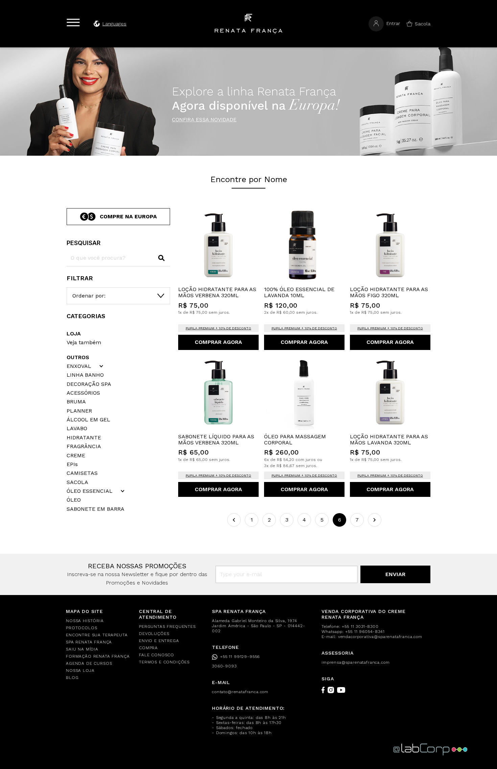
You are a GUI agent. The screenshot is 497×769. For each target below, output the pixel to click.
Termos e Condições (164, 662)
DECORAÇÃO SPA (89, 384)
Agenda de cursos (89, 663)
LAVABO (77, 428)
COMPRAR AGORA (218, 342)
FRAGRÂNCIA (84, 446)
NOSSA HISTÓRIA (85, 620)
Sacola (422, 23)
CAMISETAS (82, 473)
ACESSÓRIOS (83, 393)
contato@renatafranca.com (240, 691)
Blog (72, 677)
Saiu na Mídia (82, 649)
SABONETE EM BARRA (95, 509)
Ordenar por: (88, 295)
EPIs (72, 464)
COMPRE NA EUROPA (128, 216)
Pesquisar (83, 242)
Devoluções (154, 633)
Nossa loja (80, 670)
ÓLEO (74, 500)
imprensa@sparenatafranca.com (356, 662)
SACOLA (77, 482)
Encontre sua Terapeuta (96, 635)
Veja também (84, 342)
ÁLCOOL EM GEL (88, 420)
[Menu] (73, 22)
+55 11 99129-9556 (240, 656)
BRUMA (76, 402)
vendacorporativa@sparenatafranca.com (380, 636)
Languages (114, 23)
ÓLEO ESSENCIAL (90, 491)
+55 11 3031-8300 (360, 626)
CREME (76, 456)
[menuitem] (98, 620)
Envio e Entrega (159, 640)
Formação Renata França (97, 656)
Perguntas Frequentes (167, 626)
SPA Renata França (89, 642)
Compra (148, 647)
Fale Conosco (156, 655)
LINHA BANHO (85, 375)
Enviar (395, 574)
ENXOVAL (79, 366)
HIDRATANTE (84, 438)
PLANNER (79, 411)
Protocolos (81, 627)
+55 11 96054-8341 (364, 631)
